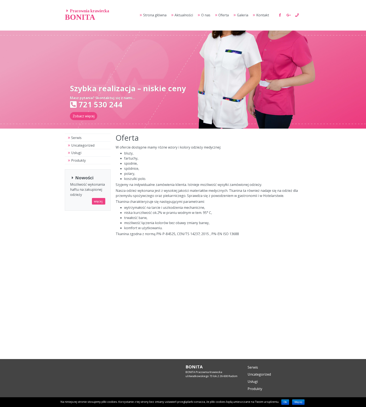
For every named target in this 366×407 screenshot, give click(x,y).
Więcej (298, 402)
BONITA (80, 17)
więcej (98, 201)
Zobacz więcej (83, 116)
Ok (285, 402)
